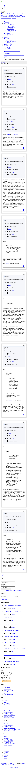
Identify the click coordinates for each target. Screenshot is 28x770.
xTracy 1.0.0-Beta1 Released (10, 642)
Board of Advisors (8, 690)
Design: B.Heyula (14, 767)
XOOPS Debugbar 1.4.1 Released (11, 630)
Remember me (6, 587)
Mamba (13, 608)
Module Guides (7, 704)
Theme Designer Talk (10, 18)
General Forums (13, 13)
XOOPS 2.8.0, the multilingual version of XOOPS (15, 648)
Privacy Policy (11, 763)
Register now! (9, 590)
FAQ (5, 702)
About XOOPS (10, 24)
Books (5, 700)
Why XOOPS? (10, 26)
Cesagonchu (11, 121)
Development (4, 16)
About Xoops (7, 687)
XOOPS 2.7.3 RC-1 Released (10, 624)
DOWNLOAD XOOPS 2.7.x (12, 51)
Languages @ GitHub (9, 715)
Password (3, 584)
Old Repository (10, 42)
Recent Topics (10, 36)
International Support (13, 16)
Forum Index (5, 13)
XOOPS (7, 23)
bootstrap (7, 263)
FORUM (7, 33)
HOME (7, 22)
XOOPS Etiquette (8, 694)
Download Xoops (8, 710)
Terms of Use (4, 763)
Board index (7, 53)
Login (8, 47)
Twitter (5, 758)
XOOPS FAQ (8, 44)
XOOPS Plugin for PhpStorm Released (12, 617)
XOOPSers (6, 693)
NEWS (7, 37)
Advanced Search (5, 599)
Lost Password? (18, 590)
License (9, 31)
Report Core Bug (8, 745)
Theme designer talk (9, 57)
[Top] (23, 101)
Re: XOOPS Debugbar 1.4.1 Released (12, 605)
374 (13, 172)
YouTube (6, 755)
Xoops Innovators (8, 691)
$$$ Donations (7, 736)
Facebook (6, 751)
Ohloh (5, 756)
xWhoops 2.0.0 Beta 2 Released (11, 636)
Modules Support (9, 15)
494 (13, 84)
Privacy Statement (11, 30)
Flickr (5, 754)
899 (13, 127)
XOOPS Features (11, 27)
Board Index (10, 34)
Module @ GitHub (11, 41)
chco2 (9, 167)
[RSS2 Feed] (9, 764)
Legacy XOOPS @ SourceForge (12, 729)
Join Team (6, 738)
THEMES (7, 38)
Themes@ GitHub (8, 713)
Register (9, 48)
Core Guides (7, 703)
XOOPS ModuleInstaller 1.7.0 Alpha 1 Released (14, 655)
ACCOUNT (8, 45)
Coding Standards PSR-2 (10, 730)
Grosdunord (15, 134)
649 (13, 234)
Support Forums (8, 716)
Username (3, 580)
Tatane (8, 134)
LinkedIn (6, 752)
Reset (9, 588)
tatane (9, 229)
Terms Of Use (10, 29)
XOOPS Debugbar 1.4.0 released (11, 661)
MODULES (8, 40)
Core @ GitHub (8, 723)
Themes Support (18, 15)
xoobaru (10, 79)
